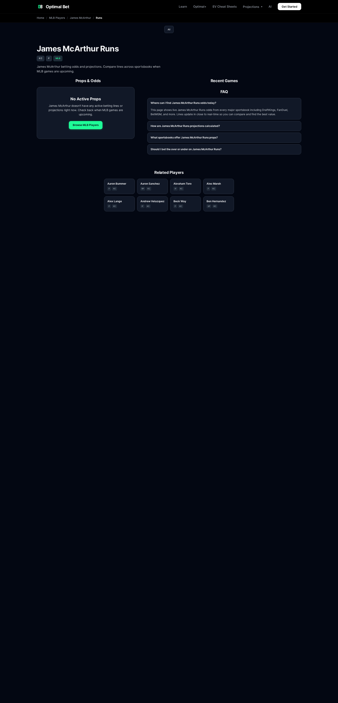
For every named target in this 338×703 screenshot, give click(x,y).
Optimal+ (199, 6)
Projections (252, 7)
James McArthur (80, 17)
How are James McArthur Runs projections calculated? (185, 125)
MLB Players (57, 17)
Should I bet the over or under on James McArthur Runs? (186, 149)
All (169, 29)
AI (270, 6)
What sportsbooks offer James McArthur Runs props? (184, 137)
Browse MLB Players (86, 125)
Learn (183, 6)
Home (40, 17)
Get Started (289, 6)
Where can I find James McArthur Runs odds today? (183, 102)
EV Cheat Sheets (225, 6)
